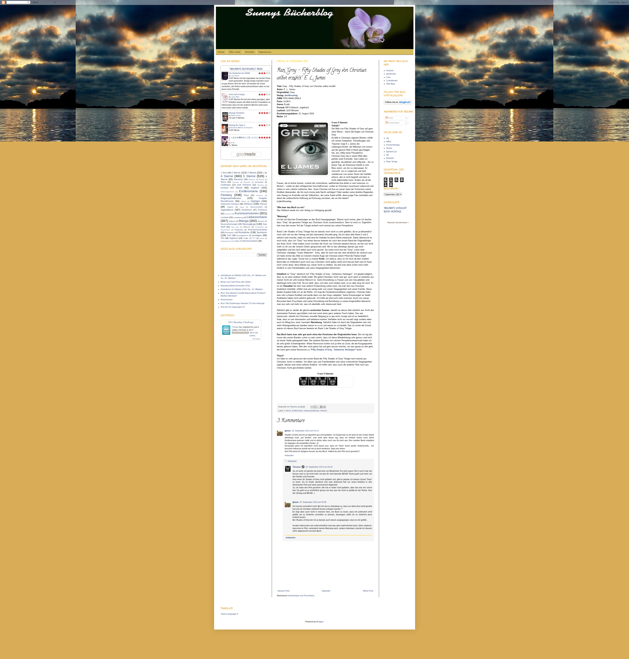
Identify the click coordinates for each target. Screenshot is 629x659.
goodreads (391, 74)
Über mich (234, 52)
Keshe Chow (236, 115)
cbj (387, 138)
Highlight (255, 201)
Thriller (245, 238)
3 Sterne (251, 172)
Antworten (289, 455)
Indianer (230, 207)
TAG (222, 238)
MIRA (388, 141)
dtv (387, 155)
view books (256, 339)
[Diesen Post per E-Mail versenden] (312, 406)
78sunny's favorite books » (398, 222)
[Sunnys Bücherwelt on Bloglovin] (398, 104)
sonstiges (257, 235)
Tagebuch (233, 238)
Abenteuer (238, 179)
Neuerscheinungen (229, 224)
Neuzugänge (249, 224)
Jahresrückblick (256, 207)
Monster (261, 221)
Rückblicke (243, 232)
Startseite (326, 591)
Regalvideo (238, 230)
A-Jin (233, 143)
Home (221, 52)
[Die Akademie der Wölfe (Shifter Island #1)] (226, 79)
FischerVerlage (393, 145)
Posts (390, 118)
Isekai (242, 207)
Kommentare (394, 123)
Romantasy (229, 232)
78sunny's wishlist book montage (395, 210)
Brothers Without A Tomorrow (242, 128)
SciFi (229, 235)
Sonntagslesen (242, 235)
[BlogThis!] (315, 406)
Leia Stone (235, 76)
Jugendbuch (227, 209)
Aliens (223, 182)
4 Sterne (287, 411)
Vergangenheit (226, 241)
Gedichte (259, 195)
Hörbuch (323, 411)
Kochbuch (262, 210)
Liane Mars (235, 97)
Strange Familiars (236, 113)
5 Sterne (249, 176)
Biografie (247, 182)
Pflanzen (246, 227)
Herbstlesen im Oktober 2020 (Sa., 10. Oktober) (242, 289)
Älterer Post (368, 591)
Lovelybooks (392, 80)
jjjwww (288, 431)
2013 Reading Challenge (241, 322)
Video (237, 241)
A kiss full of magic (237, 94)
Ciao (388, 77)
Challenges (226, 185)
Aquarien (235, 182)
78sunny (293, 407)
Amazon (390, 70)
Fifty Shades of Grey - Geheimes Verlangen (333, 349)
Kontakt (249, 52)
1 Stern (224, 173)
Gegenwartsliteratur (311, 411)
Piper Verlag (391, 161)
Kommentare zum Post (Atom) (301, 595)
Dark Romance (244, 185)
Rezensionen (227, 299)
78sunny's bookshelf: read (246, 69)
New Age (235, 227)
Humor (263, 204)
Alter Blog (390, 84)
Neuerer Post (283, 591)
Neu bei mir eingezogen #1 (233, 307)
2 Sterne (236, 172)
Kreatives (228, 214)
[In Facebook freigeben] (321, 406)
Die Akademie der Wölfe (239, 73)
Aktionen (251, 179)
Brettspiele (259, 182)
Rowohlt (390, 158)
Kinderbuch (247, 210)
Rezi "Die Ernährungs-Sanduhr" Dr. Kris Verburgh (243, 303)
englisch (255, 187)
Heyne (389, 148)
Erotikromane (297, 411)
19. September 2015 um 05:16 (319, 467)
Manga (244, 221)
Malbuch (232, 221)
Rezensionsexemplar (257, 230)
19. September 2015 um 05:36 (312, 502)
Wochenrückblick (250, 241)
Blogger (319, 622)
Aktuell (261, 179)
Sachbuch (262, 232)
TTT (254, 238)
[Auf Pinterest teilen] (324, 406)
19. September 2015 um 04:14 (305, 431)
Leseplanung (238, 217)
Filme (246, 195)
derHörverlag (291, 95)
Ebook (239, 187)
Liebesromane (257, 217)
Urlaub (261, 238)
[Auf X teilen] (318, 406)
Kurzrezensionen (247, 213)
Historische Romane (230, 204)
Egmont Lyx (391, 151)
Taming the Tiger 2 (237, 125)
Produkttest (259, 227)
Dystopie (225, 188)
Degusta (260, 185)
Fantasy (226, 195)
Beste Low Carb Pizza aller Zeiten (236, 282)
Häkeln (243, 201)
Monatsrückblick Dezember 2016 (235, 286)
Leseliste (225, 217)
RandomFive (225, 230)
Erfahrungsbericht (227, 192)
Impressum (265, 52)
